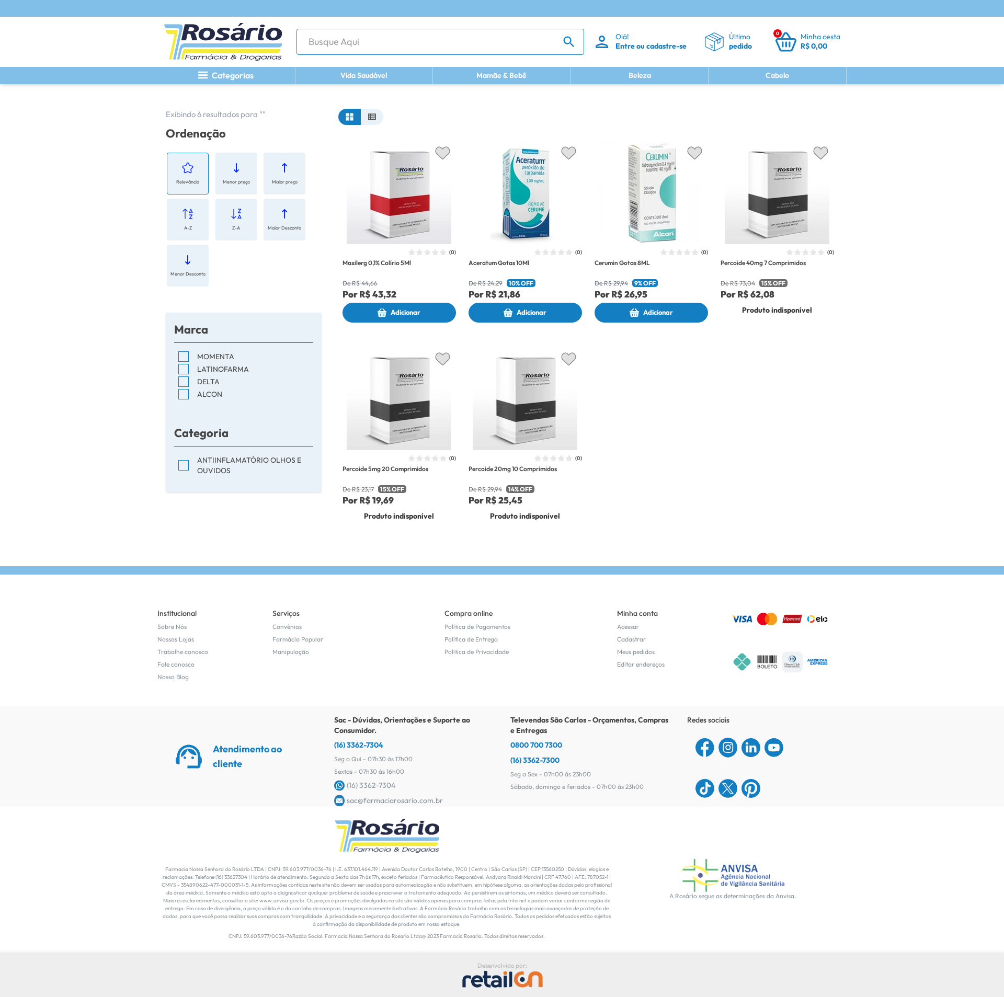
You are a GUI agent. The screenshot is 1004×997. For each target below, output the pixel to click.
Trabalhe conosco (182, 652)
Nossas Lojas (175, 639)
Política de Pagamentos (477, 627)
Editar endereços (641, 664)
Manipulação (290, 652)
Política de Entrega (471, 639)
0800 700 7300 (536, 745)
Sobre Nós (172, 627)
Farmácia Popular (297, 639)
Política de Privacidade (476, 652)
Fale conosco (176, 664)
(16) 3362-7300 (535, 760)
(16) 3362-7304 (358, 745)
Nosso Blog (173, 677)
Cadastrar (631, 639)
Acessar (628, 627)
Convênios (287, 627)
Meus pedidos (636, 652)
